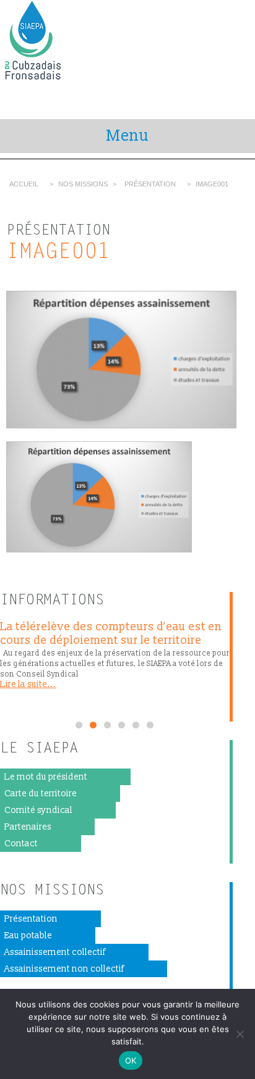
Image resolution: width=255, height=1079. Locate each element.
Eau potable (28, 935)
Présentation (150, 184)
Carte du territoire (40, 793)
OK (131, 1060)
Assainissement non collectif (64, 969)
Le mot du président (45, 777)
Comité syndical (38, 810)
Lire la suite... (28, 684)
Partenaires (27, 827)
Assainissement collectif (54, 952)
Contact (21, 843)
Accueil (23, 184)
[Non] (239, 1034)
